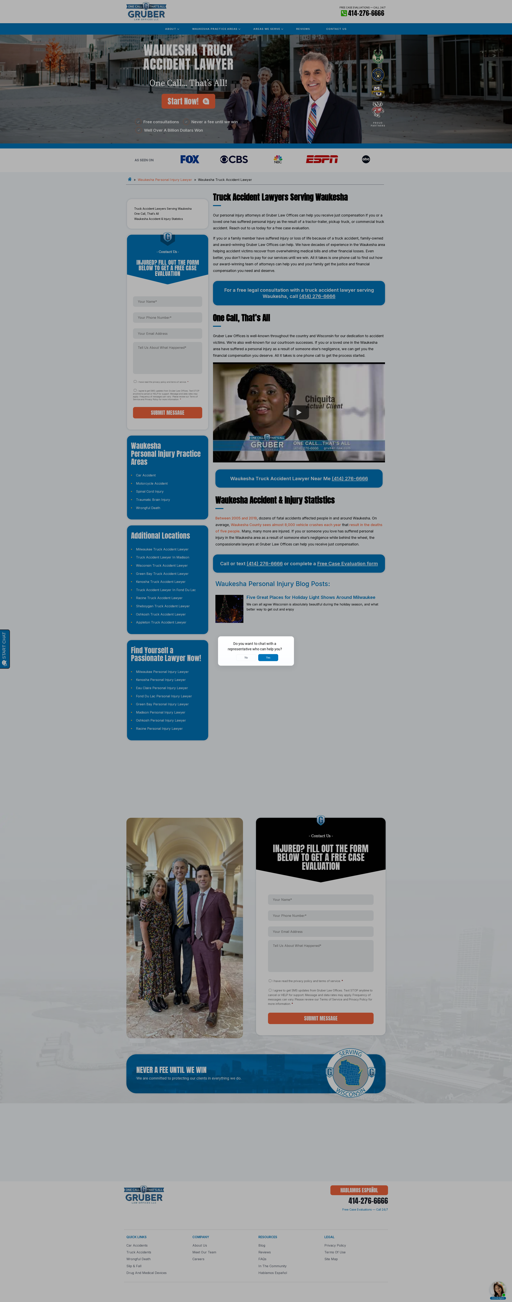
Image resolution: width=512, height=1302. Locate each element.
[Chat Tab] (256, 651)
